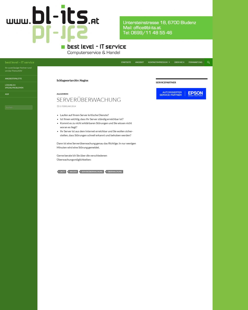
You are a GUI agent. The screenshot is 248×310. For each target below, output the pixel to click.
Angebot (139, 62)
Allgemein (62, 94)
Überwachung (114, 172)
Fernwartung (195, 62)
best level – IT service (19, 62)
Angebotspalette (13, 78)
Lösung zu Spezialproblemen (14, 86)
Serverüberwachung (89, 99)
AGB (7, 94)
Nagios (73, 172)
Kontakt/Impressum (158, 62)
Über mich (179, 62)
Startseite (126, 62)
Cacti (62, 172)
